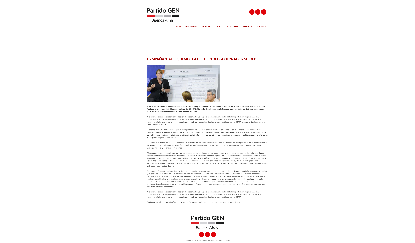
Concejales (207, 27)
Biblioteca (247, 27)
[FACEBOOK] (252, 12)
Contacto (261, 27)
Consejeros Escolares (227, 27)
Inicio (178, 27)
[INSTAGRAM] (263, 12)
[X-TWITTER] (257, 12)
